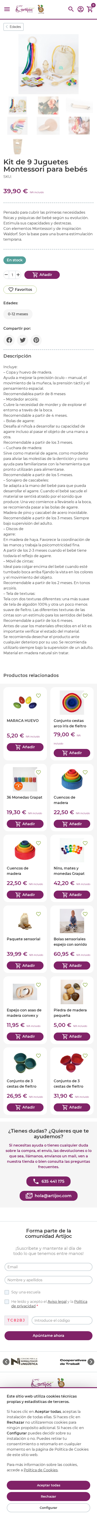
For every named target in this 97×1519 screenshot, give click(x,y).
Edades (15, 27)
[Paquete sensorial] (25, 939)
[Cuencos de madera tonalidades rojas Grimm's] (25, 868)
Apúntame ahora (48, 1335)
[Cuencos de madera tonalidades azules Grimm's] (72, 797)
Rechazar (48, 1496)
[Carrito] (90, 9)
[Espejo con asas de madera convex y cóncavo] (25, 1010)
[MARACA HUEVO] (25, 723)
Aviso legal (57, 1301)
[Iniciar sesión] (80, 11)
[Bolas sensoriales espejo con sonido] (72, 939)
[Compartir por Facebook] (9, 340)
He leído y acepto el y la (49, 1303)
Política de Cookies (41, 1470)
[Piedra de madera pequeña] (72, 1010)
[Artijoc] (30, 9)
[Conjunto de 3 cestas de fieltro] (25, 1081)
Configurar (48, 1508)
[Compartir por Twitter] (22, 340)
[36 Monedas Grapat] (25, 797)
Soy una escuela (25, 1292)
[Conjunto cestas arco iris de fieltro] (72, 723)
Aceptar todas (48, 1485)
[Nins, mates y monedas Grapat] (72, 868)
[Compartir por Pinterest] (36, 340)
